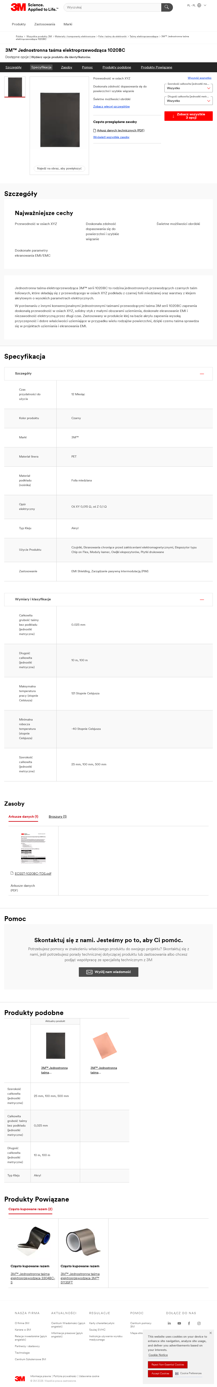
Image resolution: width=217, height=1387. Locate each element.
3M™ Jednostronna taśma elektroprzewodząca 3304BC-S (33, 1278)
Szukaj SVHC (97, 1329)
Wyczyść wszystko (199, 78)
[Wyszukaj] (167, 7)
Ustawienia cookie (89, 1376)
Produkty (19, 24)
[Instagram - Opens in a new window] (199, 1323)
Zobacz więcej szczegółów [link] (111, 106)
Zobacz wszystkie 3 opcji (191, 116)
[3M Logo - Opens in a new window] (35, 7)
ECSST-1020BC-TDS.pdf (33, 874)
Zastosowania (44, 24)
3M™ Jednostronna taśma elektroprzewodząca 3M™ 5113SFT (80, 1278)
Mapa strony (138, 1333)
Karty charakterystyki (101, 1323)
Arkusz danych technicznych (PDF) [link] (120, 130)
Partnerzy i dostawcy (27, 1346)
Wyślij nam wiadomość (113, 972)
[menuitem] (13, 67)
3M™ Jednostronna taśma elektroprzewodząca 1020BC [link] (54, 1071)
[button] (188, 1373)
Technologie (22, 1353)
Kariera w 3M (23, 1329)
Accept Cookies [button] (160, 1373)
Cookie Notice (158, 1355)
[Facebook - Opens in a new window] (189, 1323)
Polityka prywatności (65, 1376)
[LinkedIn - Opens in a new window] (169, 1323)
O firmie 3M (22, 1323)
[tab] (23, 817)
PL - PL (191, 5)
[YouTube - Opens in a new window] (179, 1323)
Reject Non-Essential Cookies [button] (168, 1365)
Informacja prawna (40, 1376)
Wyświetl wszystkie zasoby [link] (111, 137)
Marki (68, 24)
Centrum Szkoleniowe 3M (30, 1359)
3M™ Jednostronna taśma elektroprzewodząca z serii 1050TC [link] (104, 1071)
